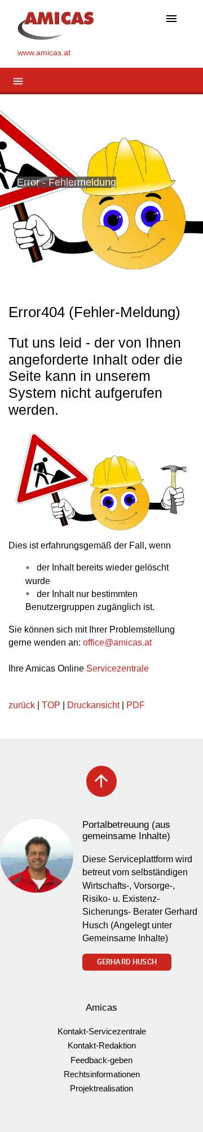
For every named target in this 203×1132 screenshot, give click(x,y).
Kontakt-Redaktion (102, 1045)
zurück (21, 705)
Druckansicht (93, 705)
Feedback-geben (101, 1060)
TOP (51, 705)
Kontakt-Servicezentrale (102, 1031)
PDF (135, 705)
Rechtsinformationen (102, 1074)
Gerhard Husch (127, 962)
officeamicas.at (117, 642)
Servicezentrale (117, 668)
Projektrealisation (101, 1088)
